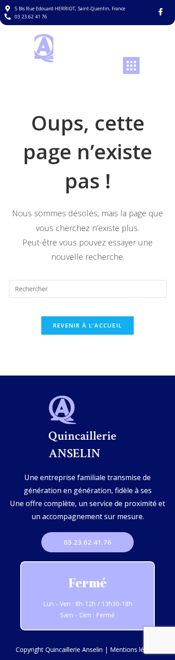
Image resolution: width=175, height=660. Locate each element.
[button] (131, 65)
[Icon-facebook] (160, 11)
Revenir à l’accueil (87, 325)
